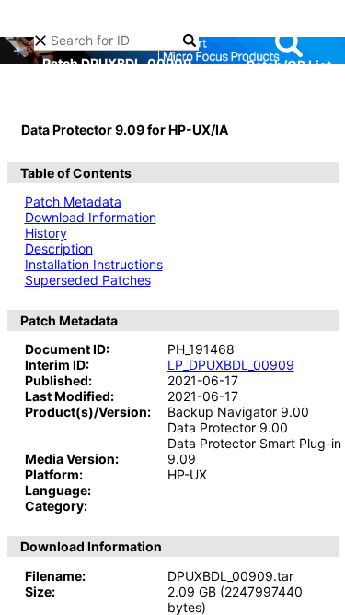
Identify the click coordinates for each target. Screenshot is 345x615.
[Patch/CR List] (289, 43)
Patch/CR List (289, 65)
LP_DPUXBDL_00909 (230, 365)
